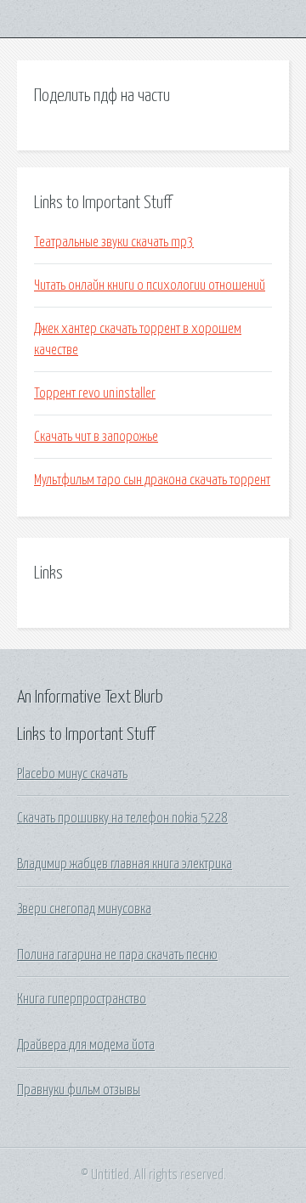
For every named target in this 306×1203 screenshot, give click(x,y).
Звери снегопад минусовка (84, 909)
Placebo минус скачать (72, 774)
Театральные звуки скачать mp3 (114, 242)
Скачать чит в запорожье (96, 436)
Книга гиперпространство (81, 999)
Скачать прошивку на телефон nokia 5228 (122, 818)
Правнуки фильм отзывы (78, 1090)
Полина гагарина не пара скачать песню (117, 955)
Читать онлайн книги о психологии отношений (149, 285)
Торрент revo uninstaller (95, 393)
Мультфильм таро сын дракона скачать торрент (152, 480)
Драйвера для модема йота (86, 1045)
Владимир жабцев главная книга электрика (124, 864)
